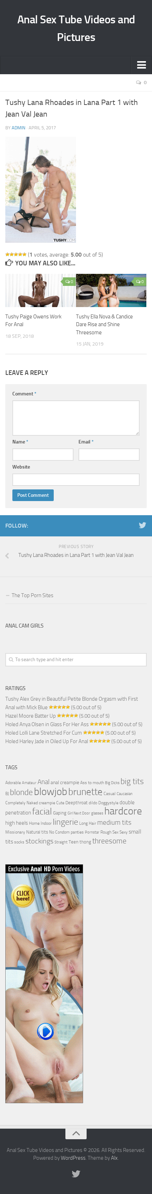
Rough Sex (109, 832)
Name (20, 442)
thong (85, 842)
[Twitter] (142, 525)
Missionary (15, 832)
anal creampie (65, 783)
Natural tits (37, 832)
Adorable (13, 782)
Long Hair (87, 823)
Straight (61, 842)
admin (18, 127)
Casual (110, 793)
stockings (39, 841)
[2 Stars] (12, 254)
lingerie (65, 822)
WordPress (73, 1158)
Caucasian (125, 794)
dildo (93, 802)
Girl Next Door (79, 813)
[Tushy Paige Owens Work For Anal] (40, 290)
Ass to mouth (92, 782)
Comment (24, 394)
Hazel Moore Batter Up (30, 716)
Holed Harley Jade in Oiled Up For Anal (46, 741)
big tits (132, 781)
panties (77, 832)
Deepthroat (76, 802)
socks (19, 842)
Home (34, 823)
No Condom (59, 832)
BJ (7, 793)
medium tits (114, 822)
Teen (73, 842)
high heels (16, 823)
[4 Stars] (20, 254)
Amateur (29, 783)
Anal (43, 782)
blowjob (50, 792)
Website (21, 467)
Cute (60, 802)
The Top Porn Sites (32, 595)
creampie (47, 802)
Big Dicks (112, 783)
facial (42, 811)
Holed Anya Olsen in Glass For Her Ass (47, 724)
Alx (114, 1158)
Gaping (59, 813)
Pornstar (92, 832)
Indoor (46, 823)
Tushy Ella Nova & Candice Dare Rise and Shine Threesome (104, 324)
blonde (21, 792)
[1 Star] (7, 254)
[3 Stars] (16, 254)
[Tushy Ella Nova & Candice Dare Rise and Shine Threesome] (111, 290)
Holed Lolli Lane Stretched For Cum (43, 733)
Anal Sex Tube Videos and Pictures (76, 28)
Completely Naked (21, 802)
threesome (109, 840)
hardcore (123, 811)
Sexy (123, 832)
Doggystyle (108, 802)
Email (86, 442)
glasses (97, 813)
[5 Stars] (24, 254)
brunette (85, 792)
